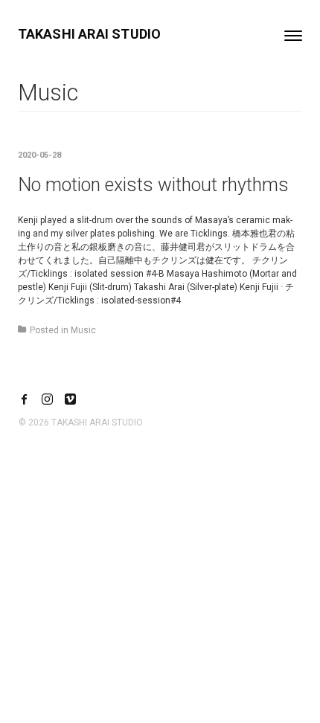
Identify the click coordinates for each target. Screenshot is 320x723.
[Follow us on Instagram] (47, 400)
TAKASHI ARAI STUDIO (89, 34)
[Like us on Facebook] (24, 400)
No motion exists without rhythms (153, 185)
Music (83, 330)
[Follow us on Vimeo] (70, 400)
